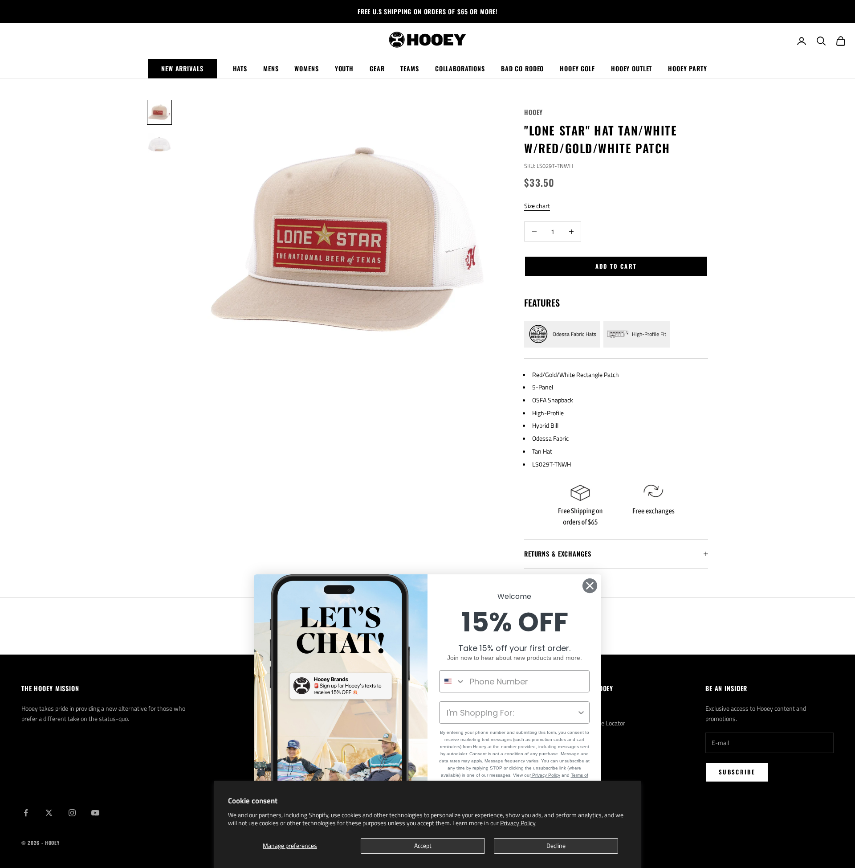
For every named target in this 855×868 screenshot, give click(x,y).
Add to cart (616, 266)
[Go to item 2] (159, 144)
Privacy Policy (518, 822)
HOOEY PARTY (687, 68)
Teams (409, 68)
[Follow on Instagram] (72, 812)
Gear (377, 68)
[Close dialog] (590, 586)
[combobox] (452, 681)
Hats (240, 68)
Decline (556, 845)
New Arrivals (182, 68)
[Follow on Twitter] (49, 812)
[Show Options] (581, 712)
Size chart (537, 205)
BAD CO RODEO (522, 68)
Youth (344, 68)
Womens (306, 68)
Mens (270, 68)
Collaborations (460, 68)
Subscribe (737, 771)
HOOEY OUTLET (631, 68)
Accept (423, 845)
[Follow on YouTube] (95, 812)
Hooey (533, 112)
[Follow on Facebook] (25, 812)
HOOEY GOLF (577, 68)
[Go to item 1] (159, 112)
